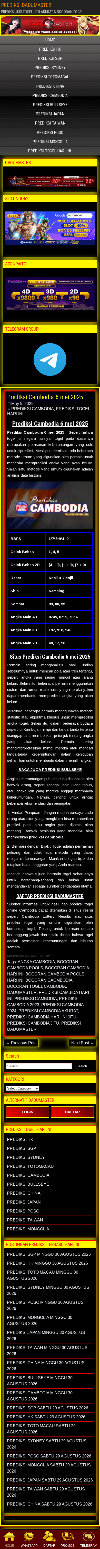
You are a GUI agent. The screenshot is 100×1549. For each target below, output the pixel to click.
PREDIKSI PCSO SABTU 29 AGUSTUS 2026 (49, 1456)
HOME (9, 1545)
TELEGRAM (88, 1545)
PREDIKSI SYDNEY (50, 67)
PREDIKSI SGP (50, 58)
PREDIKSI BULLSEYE (50, 104)
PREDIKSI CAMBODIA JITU (33, 1023)
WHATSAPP (29, 1545)
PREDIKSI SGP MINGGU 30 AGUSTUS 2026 (49, 1254)
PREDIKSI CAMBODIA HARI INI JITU (41, 1017)
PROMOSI (68, 1545)
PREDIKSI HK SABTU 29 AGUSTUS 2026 (46, 1417)
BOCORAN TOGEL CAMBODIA (36, 986)
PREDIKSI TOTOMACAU (50, 76)
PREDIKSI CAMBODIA (50, 95)
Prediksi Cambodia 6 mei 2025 (45, 397)
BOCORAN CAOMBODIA (49, 980)
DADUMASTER (22, 992)
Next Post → (82, 1043)
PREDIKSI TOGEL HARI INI (49, 151)
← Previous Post (21, 1043)
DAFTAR (49, 1545)
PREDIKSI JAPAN (50, 113)
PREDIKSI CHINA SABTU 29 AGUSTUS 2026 (49, 1504)
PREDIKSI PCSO (50, 132)
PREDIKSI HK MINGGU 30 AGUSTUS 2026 (47, 1263)
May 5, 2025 (22, 403)
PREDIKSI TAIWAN (50, 123)
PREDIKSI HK (50, 49)
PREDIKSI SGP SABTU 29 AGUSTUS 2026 (47, 1408)
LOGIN (27, 1112)
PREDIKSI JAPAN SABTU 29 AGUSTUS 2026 (50, 1480)
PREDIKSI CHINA (50, 86)
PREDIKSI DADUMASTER (26, 5)
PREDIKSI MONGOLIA (50, 141)
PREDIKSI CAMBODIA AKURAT (48, 1011)
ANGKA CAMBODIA (36, 962)
